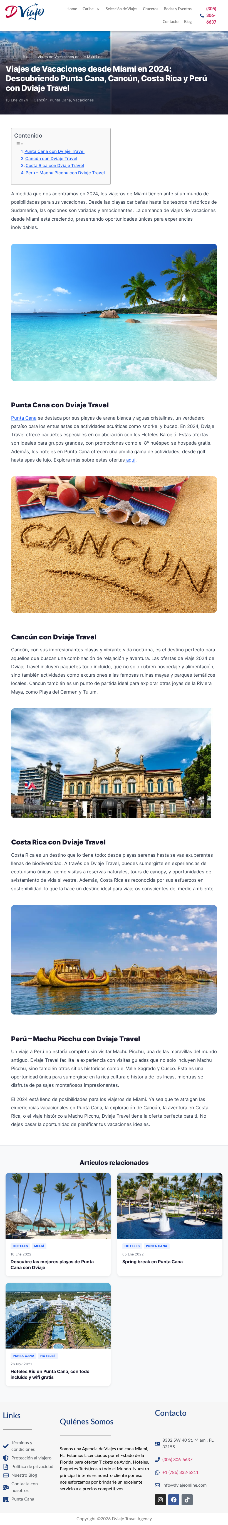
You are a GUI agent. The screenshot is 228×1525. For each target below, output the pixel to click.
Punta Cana (23, 418)
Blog (188, 22)
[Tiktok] (187, 1499)
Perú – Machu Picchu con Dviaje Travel (65, 172)
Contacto (171, 22)
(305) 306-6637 (211, 15)
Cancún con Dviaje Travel (51, 158)
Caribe (88, 9)
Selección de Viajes (121, 9)
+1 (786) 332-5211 (180, 1472)
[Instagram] (160, 1499)
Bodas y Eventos (178, 9)
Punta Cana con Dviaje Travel (54, 151)
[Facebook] (173, 1499)
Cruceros (150, 9)
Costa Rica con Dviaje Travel (55, 165)
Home (71, 9)
